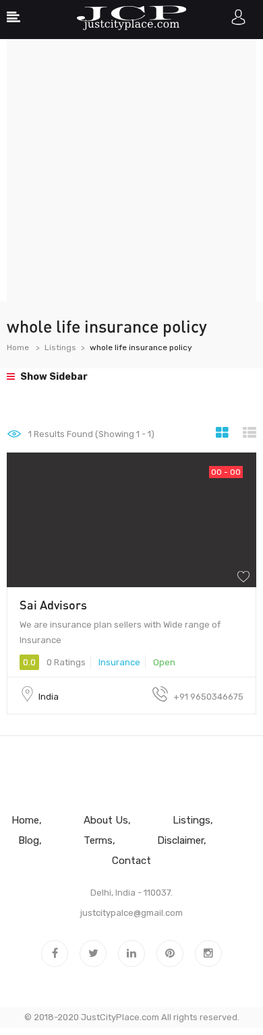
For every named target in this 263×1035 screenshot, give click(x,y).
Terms (98, 840)
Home (18, 347)
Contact (131, 861)
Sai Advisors (53, 604)
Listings (60, 347)
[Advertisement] (131, 170)
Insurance (119, 662)
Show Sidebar (53, 376)
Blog (28, 840)
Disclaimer (180, 840)
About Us (106, 820)
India (48, 697)
